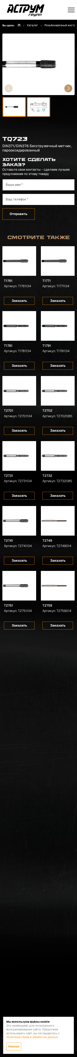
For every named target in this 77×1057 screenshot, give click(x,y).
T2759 (47, 605)
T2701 (8, 411)
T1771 (46, 281)
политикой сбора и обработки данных (32, 1037)
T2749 (47, 541)
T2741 (8, 541)
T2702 (47, 411)
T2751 (8, 605)
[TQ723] (38, 64)
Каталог (32, 25)
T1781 (8, 346)
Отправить (18, 214)
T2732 (47, 476)
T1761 (8, 281)
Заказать (19, 301)
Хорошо (13, 1046)
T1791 (46, 346)
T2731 (8, 476)
